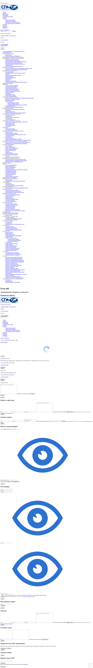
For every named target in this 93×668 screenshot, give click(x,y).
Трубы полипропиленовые (11, 245)
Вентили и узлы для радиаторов (12, 99)
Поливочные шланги (10, 234)
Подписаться (3, 648)
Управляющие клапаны (11, 77)
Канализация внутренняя (13, 239)
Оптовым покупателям (8, 16)
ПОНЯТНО (3, 666)
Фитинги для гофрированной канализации (15, 260)
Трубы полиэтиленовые (11, 247)
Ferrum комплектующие (11, 95)
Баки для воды (9, 54)
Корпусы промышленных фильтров (13, 75)
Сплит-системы (9, 132)
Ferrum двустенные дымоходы (12, 90)
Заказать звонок (4, 45)
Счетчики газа (9, 223)
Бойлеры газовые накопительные (13, 60)
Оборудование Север (10, 123)
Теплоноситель (9, 118)
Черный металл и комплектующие (13, 276)
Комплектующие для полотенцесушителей (15, 192)
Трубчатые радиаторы (10, 207)
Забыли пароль (4, 481)
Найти (14, 31)
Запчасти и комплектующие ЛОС (13, 157)
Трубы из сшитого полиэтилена (12, 248)
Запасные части (9, 65)
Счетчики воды (9, 221)
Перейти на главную (8, 295)
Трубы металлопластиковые (12, 243)
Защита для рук (9, 215)
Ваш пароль (3, 480)
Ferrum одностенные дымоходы (12, 88)
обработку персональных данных (7, 413)
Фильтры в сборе (9, 76)
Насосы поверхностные (11, 167)
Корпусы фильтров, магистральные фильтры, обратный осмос (19, 68)
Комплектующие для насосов (12, 176)
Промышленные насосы (11, 170)
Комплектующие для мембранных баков (14, 161)
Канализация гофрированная (14, 240)
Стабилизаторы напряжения (12, 219)
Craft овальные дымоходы (11, 87)
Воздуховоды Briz (9, 137)
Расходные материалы (10, 119)
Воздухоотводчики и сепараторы (13, 194)
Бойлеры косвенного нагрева (12, 59)
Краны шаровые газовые (13, 103)
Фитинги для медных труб (11, 262)
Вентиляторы (8, 136)
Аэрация (7, 74)
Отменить (9, 648)
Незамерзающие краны (10, 106)
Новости (5, 25)
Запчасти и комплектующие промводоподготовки (16, 82)
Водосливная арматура (8, 83)
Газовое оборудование (10, 19)
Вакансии (5, 26)
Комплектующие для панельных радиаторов (15, 210)
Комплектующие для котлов (12, 153)
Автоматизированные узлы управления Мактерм (13, 51)
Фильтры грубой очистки (11, 201)
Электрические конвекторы (12, 129)
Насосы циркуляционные (11, 165)
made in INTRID (4, 342)
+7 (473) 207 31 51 (12, 35)
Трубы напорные (9, 244)
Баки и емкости (9, 78)
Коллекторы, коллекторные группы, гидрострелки (16, 121)
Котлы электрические (10, 146)
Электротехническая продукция (12, 117)
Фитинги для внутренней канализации (14, 259)
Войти (9, 481)
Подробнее (3, 367)
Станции (7, 156)
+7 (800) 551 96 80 (4, 35)
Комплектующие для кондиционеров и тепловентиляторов (18, 140)
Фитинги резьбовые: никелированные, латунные (16, 274)
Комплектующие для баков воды (13, 55)
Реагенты (8, 79)
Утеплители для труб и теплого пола (13, 253)
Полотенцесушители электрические (13, 191)
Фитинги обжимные (10, 267)
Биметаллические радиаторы (12, 204)
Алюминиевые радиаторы (11, 203)
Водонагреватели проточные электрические (15, 63)
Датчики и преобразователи (12, 228)
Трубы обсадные (9, 236)
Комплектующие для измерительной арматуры (16, 112)
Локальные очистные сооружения (13, 23)
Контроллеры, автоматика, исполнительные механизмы (18, 142)
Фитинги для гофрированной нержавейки (15, 261)
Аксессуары (8, 126)
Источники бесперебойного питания (14, 218)
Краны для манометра (10, 111)
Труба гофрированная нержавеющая (13, 235)
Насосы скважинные (10, 166)
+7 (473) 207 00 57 (4, 39)
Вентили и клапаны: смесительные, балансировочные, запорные (20, 98)
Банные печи (8, 183)
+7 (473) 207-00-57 (4, 364)
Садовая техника (6, 211)
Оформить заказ (69, 411)
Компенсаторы (9, 196)
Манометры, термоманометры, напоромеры (15, 109)
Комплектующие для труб (11, 250)
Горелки (7, 151)
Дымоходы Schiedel (10, 92)
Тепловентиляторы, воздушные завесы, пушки (16, 134)
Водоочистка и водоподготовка (12, 22)
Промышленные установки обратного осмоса (15, 73)
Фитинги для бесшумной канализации (14, 258)
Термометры (8, 110)
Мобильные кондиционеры (11, 133)
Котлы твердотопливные (11, 149)
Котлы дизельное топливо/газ (12, 148)
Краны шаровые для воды (13, 102)
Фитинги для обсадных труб (12, 266)
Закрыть (2, 356)
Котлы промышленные (10, 150)
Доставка (5, 24)
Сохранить (33, 393)
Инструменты (9, 116)
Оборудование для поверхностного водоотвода (13, 57)
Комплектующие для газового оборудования (15, 181)
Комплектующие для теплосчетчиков (14, 229)
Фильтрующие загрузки (11, 80)
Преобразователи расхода (11, 227)
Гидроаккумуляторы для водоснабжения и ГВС (16, 159)
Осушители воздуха (10, 135)
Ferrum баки (8, 93)
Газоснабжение (9, 179)
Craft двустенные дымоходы (12, 86)
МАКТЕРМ (5, 15)
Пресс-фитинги (9, 273)
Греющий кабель (9, 281)
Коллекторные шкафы (10, 125)
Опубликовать (45, 639)
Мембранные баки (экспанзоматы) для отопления (16, 160)
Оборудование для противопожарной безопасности (17, 187)
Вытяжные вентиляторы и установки (14, 138)
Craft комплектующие (10, 94)
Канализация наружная (13, 241)
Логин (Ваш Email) (5, 429)
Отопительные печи (10, 184)
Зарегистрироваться (15, 481)
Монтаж (5, 17)
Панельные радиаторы (10, 206)
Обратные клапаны (10, 198)
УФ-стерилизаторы (10, 71)
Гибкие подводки (9, 232)
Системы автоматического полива (10, 212)
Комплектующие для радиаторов (13, 209)
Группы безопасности (10, 195)
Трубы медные (9, 242)
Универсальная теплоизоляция (12, 252)
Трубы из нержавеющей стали (12, 249)
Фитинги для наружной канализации (14, 265)
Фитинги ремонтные (10, 275)
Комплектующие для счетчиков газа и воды (15, 224)
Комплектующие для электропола (13, 282)
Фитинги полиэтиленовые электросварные (15, 272)
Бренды (4, 13)
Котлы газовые (9, 145)
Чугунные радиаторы (10, 208)
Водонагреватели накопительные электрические (16, 61)
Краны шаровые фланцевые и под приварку (17, 104)
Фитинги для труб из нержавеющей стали (15, 277)
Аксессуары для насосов (11, 173)
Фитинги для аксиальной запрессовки (14, 257)
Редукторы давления (10, 200)
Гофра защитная (9, 233)
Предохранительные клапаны (12, 199)
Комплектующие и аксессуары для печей (14, 185)
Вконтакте (7, 30)
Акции (4, 12)
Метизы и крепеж (7, 162)
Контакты (5, 27)
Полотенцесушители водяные (12, 190)
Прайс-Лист (5, 14)
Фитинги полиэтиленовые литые (13, 270)
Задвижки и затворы (10, 100)
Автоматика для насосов (11, 171)
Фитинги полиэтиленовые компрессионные (15, 269)
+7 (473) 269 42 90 (4, 44)
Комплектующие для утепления (12, 254)
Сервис (4, 18)
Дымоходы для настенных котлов (13, 91)
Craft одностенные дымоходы (12, 85)
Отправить (64, 421)
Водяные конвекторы (10, 128)
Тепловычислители (10, 226)
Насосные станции (10, 168)
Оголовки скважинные (11, 174)
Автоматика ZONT (7, 52)
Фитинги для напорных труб (12, 264)
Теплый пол (8, 279)
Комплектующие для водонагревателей (14, 66)
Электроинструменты (10, 115)
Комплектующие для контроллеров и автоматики (16, 143)
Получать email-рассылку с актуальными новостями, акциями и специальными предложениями (25, 595)
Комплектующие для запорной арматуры (14, 107)
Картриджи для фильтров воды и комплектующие (16, 69)
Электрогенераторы (10, 217)
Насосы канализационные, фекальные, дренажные (16, 169)
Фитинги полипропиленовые (12, 268)
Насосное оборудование (11, 21)
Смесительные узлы (10, 124)
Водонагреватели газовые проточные (14, 62)
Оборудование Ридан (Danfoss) (9, 177)
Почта (2, 30)
